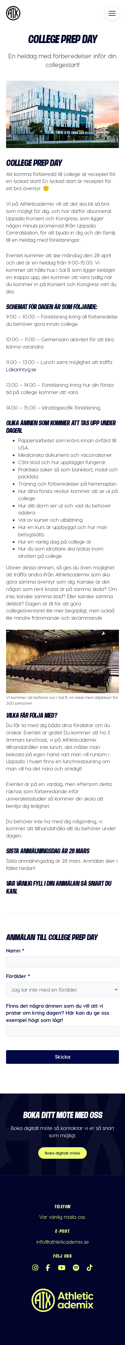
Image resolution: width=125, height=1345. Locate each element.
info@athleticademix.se (62, 1242)
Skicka (62, 1057)
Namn (15, 950)
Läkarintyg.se (21, 369)
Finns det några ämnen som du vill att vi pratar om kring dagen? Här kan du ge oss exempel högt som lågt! (57, 1013)
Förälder (18, 976)
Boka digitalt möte (62, 1152)
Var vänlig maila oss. (62, 1217)
